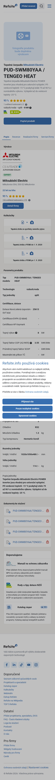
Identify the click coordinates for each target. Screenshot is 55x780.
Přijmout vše (27, 401)
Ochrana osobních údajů (36, 392)
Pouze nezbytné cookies (27, 408)
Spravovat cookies (28, 415)
